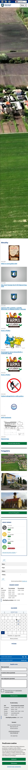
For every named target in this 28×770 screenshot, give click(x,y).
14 (18, 624)
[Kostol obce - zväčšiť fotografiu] (14, 501)
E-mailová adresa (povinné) (8, 672)
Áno (23, 656)
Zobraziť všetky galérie (14, 512)
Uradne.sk (24, 581)
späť (4, 560)
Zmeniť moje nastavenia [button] (14, 766)
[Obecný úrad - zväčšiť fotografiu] (14, 481)
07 (18, 621)
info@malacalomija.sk (14, 731)
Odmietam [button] (14, 763)
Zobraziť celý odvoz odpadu (9, 552)
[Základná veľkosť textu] (6, 1)
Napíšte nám (23, 660)
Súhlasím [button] (14, 759)
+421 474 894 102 (14, 733)
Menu (22, 5)
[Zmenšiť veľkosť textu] (2, 1)
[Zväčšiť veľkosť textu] (9, 1)
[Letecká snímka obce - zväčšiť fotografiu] (14, 462)
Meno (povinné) (5, 667)
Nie (26, 656)
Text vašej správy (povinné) (8, 678)
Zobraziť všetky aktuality (14, 443)
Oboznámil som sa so (13, 691)
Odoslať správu (14, 695)
